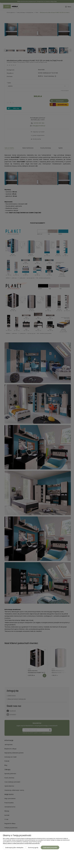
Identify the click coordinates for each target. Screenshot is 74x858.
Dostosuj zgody (33, 847)
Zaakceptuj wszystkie (50, 847)
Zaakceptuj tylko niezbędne (14, 847)
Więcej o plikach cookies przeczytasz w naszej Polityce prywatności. (21, 843)
